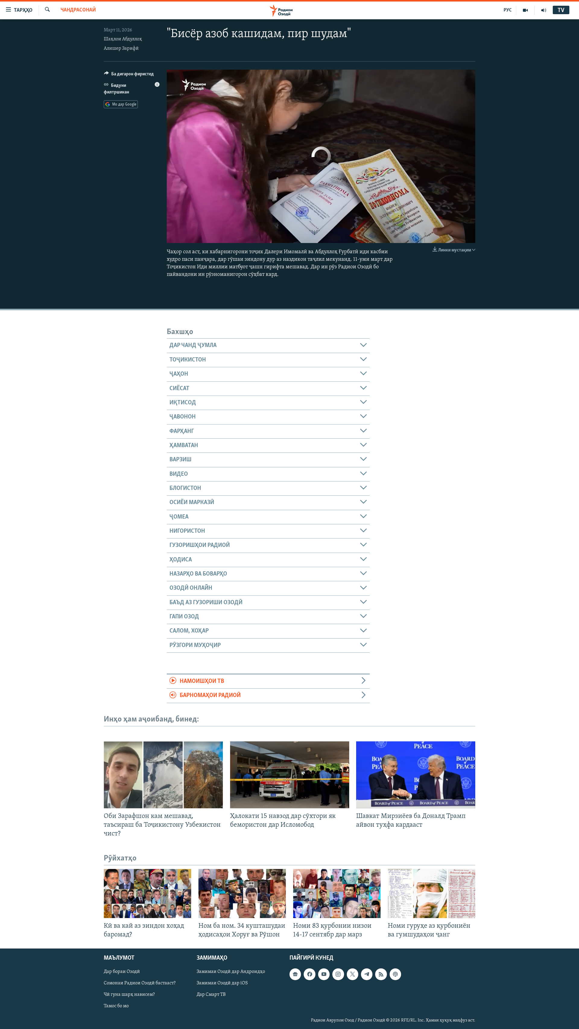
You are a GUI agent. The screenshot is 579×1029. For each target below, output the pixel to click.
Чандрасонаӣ (78, 10)
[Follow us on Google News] (295, 974)
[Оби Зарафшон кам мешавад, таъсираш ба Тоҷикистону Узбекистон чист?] (163, 774)
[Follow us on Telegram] (366, 974)
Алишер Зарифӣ (121, 48)
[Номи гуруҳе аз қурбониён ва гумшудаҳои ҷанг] (431, 893)
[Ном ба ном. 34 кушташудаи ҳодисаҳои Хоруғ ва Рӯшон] (242, 893)
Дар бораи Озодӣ (122, 972)
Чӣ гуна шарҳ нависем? (129, 995)
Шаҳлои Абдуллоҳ (123, 39)
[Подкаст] (395, 974)
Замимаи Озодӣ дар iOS (222, 983)
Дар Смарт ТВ (211, 995)
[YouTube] (525, 10)
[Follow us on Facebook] (309, 974)
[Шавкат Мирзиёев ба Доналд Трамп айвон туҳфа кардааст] (415, 774)
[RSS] (381, 974)
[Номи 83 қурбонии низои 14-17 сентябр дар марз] (337, 893)
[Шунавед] (544, 10)
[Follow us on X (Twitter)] (352, 974)
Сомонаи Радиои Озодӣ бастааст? (140, 983)
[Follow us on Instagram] (338, 974)
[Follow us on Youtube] (324, 974)
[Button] (129, 75)
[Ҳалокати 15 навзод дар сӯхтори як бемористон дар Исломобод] (289, 774)
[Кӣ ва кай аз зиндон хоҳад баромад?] (147, 893)
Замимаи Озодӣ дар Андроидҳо (231, 972)
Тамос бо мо (116, 1006)
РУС (508, 10)
